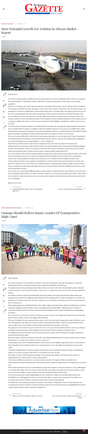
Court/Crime (5, 207)
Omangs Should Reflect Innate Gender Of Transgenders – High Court (41, 215)
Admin (4, 36)
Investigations (5, 23)
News (12, 23)
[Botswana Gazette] (43, 9)
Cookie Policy (56, 431)
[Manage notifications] (84, 430)
